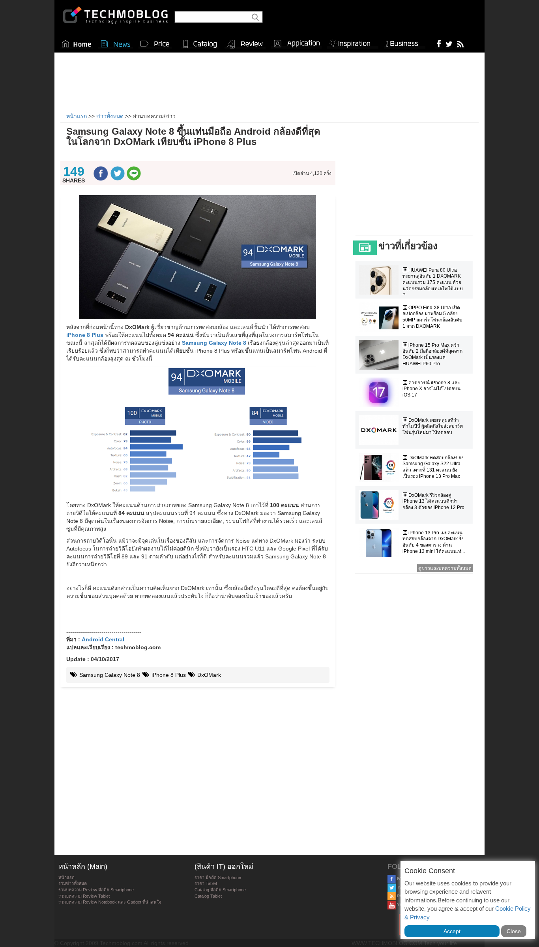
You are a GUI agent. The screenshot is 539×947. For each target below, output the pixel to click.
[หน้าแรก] (76, 44)
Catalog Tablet (208, 896)
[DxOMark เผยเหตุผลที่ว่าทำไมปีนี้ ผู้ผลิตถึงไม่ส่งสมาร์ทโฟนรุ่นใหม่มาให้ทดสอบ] (380, 430)
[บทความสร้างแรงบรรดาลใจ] (352, 42)
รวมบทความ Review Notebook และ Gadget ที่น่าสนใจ (109, 902)
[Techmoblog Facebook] (439, 43)
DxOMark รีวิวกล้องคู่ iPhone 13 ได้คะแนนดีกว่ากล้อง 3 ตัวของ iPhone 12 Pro (433, 501)
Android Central (103, 639)
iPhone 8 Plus (168, 675)
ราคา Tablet (206, 883)
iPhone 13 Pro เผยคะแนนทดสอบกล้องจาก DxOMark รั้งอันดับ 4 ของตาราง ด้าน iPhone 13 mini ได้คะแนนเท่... (433, 542)
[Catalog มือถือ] (200, 44)
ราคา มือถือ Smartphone (218, 877)
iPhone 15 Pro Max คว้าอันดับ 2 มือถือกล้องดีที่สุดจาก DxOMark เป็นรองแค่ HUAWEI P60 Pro (432, 354)
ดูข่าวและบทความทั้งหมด (445, 568)
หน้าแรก (66, 877)
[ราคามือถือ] (155, 44)
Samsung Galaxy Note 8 (109, 675)
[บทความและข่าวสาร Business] (404, 42)
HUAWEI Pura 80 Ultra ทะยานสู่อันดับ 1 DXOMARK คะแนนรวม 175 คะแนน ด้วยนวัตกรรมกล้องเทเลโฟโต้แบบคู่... (432, 282)
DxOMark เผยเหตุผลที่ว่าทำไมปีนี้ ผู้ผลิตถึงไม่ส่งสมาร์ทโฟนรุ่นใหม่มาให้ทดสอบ (432, 426)
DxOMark (208, 675)
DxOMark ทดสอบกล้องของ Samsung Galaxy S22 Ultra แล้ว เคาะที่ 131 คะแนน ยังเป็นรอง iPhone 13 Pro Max (433, 467)
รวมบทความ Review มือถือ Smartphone (96, 889)
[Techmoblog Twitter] (449, 43)
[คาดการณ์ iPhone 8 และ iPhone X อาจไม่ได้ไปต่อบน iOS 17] (380, 392)
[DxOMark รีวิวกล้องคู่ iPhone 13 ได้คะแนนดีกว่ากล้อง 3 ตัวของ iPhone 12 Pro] (380, 505)
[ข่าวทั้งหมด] (115, 44)
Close (514, 931)
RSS (400, 896)
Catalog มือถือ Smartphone (220, 889)
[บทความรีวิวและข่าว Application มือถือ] (296, 44)
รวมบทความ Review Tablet (84, 896)
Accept (452, 931)
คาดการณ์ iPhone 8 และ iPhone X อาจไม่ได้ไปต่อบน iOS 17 (431, 389)
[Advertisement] (269, 80)
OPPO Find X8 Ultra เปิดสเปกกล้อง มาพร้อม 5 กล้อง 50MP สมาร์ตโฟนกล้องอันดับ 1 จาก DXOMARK (432, 317)
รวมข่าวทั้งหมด (72, 883)
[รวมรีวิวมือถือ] (245, 44)
